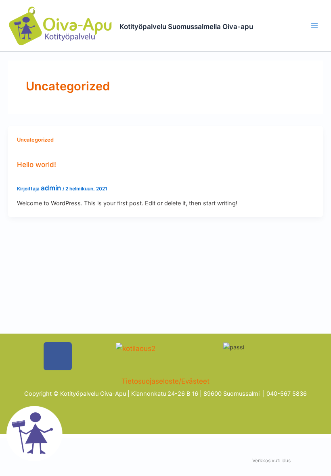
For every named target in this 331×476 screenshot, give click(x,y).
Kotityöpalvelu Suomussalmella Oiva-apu (186, 27)
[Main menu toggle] (314, 25)
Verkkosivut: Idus (271, 460)
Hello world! (36, 165)
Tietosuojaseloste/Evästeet (165, 381)
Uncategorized (35, 140)
